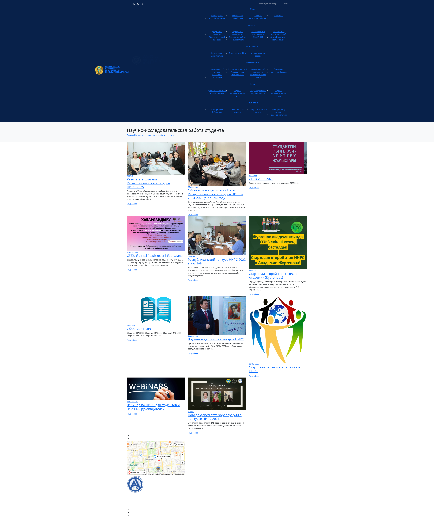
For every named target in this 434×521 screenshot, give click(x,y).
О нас (252, 9)
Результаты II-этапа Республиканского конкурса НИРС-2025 (148, 183)
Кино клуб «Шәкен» (278, 72)
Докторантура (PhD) (237, 53)
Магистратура (217, 56)
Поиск (286, 4)
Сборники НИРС (139, 329)
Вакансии (217, 34)
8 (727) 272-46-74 (195, 452)
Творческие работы (237, 37)
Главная (130, 135)
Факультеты (237, 15)
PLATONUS (217, 74)
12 (253, 175)
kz (134, 4)
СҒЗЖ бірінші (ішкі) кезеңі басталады (155, 255)
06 (254, 364)
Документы (217, 31)
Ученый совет (237, 18)
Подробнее (132, 203)
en (141, 4)
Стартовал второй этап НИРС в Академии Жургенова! (273, 275)
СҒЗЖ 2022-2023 (261, 179)
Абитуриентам (252, 46)
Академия (252, 25)
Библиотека (253, 103)
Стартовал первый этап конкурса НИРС (274, 369)
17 (131, 325)
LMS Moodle (217, 77)
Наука (252, 84)
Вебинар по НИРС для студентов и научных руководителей (153, 407)
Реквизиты (278, 69)
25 (191, 411)
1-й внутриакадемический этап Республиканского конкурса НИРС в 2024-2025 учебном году (215, 194)
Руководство (217, 15)
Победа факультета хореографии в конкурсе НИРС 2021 (215, 417)
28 (132, 401)
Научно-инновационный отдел (237, 93)
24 (193, 187)
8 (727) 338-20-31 (256, 452)
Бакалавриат (217, 53)
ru (138, 4)
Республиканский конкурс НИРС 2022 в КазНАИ (217, 261)
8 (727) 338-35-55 (271, 489)
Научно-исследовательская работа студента (154, 135)
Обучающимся (252, 62)
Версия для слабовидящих (269, 4)
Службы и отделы (217, 18)
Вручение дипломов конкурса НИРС (216, 339)
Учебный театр (237, 40)
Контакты (278, 15)
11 (252, 270)
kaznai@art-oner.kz (272, 482)
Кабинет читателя (279, 115)
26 (130, 176)
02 (191, 256)
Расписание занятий (237, 69)
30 (132, 252)
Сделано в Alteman (299, 519)
